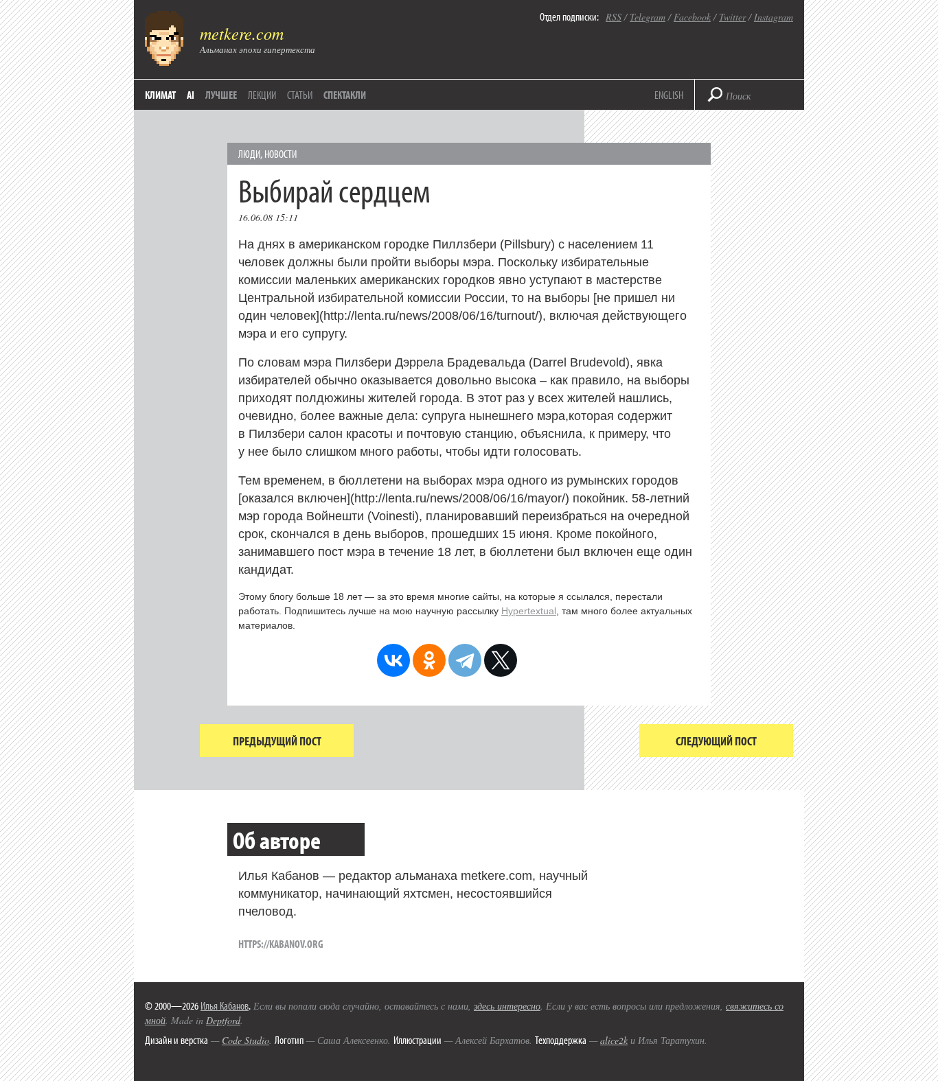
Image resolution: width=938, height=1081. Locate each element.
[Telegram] (464, 660)
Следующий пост (716, 741)
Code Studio (245, 1040)
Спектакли (344, 95)
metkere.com (242, 33)
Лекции (262, 95)
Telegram (647, 16)
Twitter (732, 16)
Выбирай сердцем (334, 190)
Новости (280, 154)
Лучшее (221, 95)
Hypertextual (528, 610)
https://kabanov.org (280, 943)
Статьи (299, 95)
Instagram (773, 16)
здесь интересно (507, 1005)
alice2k (614, 1040)
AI (190, 95)
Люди (249, 154)
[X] (500, 660)
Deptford (223, 1020)
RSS (613, 16)
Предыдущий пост (277, 741)
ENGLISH (668, 95)
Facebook (692, 16)
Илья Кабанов (225, 1005)
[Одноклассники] (429, 660)
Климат (160, 95)
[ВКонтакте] (393, 660)
